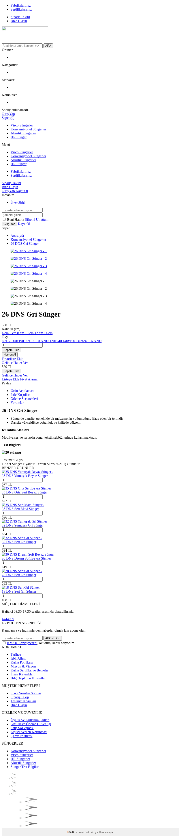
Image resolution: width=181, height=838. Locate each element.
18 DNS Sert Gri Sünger (19, 591)
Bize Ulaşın (19, 705)
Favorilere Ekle (12, 359)
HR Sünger (18, 137)
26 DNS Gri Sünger (25, 243)
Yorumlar (17, 402)
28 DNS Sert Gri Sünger (19, 575)
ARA (48, 45)
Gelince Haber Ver (15, 363)
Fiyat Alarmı (29, 379)
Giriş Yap (9, 191)
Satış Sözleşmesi (22, 728)
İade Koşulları (20, 395)
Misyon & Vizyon (23, 666)
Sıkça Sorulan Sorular (26, 693)
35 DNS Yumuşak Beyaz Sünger (25, 476)
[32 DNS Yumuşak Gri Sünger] (25, 521)
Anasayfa (17, 235)
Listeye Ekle (11, 379)
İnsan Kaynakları (22, 674)
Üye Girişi (18, 202)
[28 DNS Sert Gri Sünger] (22, 571)
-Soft (71, 832)
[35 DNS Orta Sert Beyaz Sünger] (27, 488)
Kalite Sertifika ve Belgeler (29, 670)
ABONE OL (52, 638)
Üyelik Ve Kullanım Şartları (30, 720)
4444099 (8, 619)
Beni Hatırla (16, 219)
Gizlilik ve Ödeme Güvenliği (31, 724)
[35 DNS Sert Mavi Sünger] (23, 505)
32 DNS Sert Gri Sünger (19, 542)
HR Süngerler (20, 759)
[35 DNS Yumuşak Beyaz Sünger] (27, 472)
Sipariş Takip (20, 697)
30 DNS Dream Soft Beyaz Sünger (26, 558)
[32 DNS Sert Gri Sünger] (22, 538)
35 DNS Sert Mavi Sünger (20, 509)
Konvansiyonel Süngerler (28, 129)
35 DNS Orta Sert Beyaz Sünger (24, 492)
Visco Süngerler (22, 125)
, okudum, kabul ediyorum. (41, 643)
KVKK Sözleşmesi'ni (22, 643)
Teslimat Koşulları (23, 701)
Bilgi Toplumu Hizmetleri (28, 678)
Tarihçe (16, 654)
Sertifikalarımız (21, 175)
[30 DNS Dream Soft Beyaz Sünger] (29, 554)
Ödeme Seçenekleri (24, 398)
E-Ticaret (79, 832)
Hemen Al (10, 354)
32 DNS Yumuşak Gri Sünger (22, 525)
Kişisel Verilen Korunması (29, 732)
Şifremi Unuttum (36, 219)
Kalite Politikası (22, 662)
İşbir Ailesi (18, 658)
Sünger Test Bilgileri (25, 767)
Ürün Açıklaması (22, 391)
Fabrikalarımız (21, 171)
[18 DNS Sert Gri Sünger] (22, 587)
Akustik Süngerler (23, 133)
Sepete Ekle (11, 350)
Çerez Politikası (21, 736)
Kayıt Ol (22, 191)
